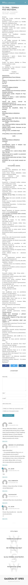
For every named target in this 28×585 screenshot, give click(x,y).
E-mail (4, 398)
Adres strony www (6, 403)
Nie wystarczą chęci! (14, 548)
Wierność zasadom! (14, 539)
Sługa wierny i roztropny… (14, 557)
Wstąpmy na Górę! (14, 567)
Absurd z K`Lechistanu (16, 445)
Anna (10, 423)
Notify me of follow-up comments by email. (13, 408)
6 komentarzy (12, 13)
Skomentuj (4, 376)
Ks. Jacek (7, 12)
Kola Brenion (13, 480)
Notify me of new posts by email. (11, 411)
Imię (3, 393)
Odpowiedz (4, 441)
